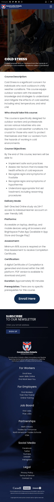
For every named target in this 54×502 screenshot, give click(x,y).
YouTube (27, 454)
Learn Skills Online (27, 376)
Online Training (27, 398)
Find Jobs (27, 411)
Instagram (27, 459)
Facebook (27, 448)
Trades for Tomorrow (27, 429)
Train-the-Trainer (27, 395)
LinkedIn (27, 456)
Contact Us (27, 478)
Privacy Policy (27, 472)
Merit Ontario (27, 426)
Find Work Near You (27, 379)
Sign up (13, 331)
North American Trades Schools (27, 432)
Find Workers (27, 392)
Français (5, 2)
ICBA (27, 435)
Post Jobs (27, 413)
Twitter (27, 451)
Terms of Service (27, 475)
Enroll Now (27, 373)
